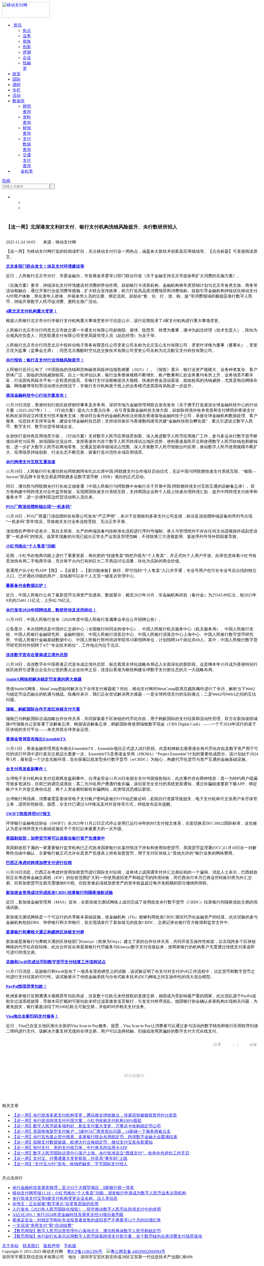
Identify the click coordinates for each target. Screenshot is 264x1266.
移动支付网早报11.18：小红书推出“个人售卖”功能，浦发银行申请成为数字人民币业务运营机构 (99, 1193)
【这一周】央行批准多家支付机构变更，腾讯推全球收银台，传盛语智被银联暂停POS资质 (94, 1115)
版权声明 (51, 1246)
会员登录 (31, 202)
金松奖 (27, 171)
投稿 (6, 181)
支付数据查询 (27, 144)
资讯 (17, 25)
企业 (27, 57)
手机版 (70, 1246)
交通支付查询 (27, 160)
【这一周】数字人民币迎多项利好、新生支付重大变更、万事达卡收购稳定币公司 (86, 1126)
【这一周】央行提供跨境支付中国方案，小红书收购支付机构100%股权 (77, 1120)
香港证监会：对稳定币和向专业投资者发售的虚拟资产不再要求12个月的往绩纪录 (86, 1220)
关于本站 (10, 1246)
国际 (16, 79)
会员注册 (31, 208)
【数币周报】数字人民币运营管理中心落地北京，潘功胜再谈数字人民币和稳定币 (86, 1231)
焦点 (27, 30)
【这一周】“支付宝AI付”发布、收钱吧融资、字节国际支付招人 (70, 1164)
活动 (16, 95)
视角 (27, 41)
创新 (27, 47)
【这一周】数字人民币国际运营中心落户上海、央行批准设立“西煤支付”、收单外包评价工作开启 (100, 1153)
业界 (27, 36)
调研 (16, 84)
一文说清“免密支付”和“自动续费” (42, 1225)
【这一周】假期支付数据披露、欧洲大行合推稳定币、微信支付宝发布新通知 (82, 1142)
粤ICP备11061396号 (84, 1251)
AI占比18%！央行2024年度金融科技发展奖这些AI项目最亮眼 (67, 1214)
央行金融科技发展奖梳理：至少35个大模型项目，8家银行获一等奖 (73, 1187)
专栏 (16, 90)
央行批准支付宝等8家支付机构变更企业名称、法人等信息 (65, 1198)
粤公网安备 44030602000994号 (138, 1251)
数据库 (18, 101)
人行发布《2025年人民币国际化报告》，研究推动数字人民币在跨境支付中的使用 (86, 1209)
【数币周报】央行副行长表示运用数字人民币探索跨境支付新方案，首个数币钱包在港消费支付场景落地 (107, 1236)
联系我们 (31, 1246)
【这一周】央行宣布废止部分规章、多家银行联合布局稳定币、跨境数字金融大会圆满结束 (94, 1137)
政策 (16, 74)
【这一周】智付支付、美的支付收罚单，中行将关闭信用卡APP (69, 1147)
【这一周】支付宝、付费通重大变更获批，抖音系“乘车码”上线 (69, 1158)
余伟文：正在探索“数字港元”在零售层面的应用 (55, 1204)
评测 (27, 52)
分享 (215, 1044)
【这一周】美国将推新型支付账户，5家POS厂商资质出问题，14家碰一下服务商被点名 (91, 1131)
